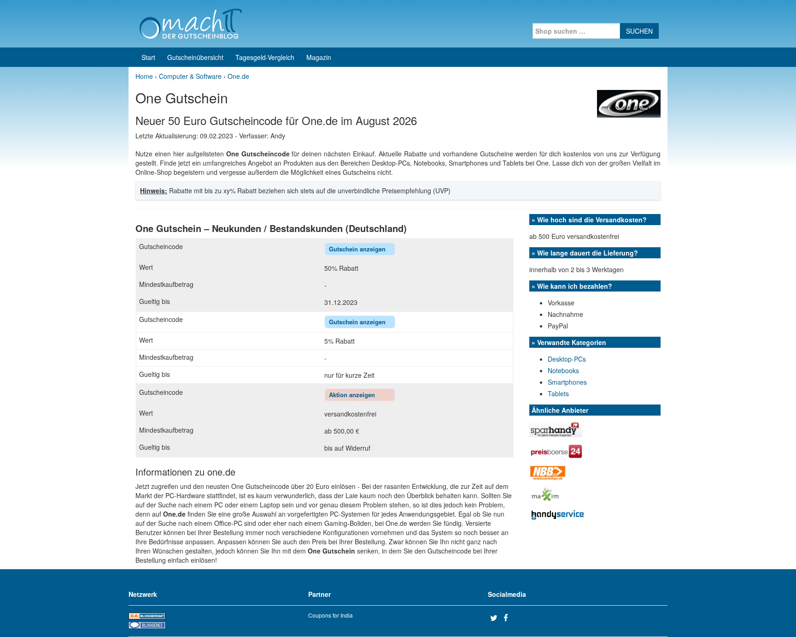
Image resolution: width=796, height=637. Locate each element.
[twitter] (495, 617)
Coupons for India (330, 615)
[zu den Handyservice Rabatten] (557, 513)
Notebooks (563, 370)
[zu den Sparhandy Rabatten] (555, 428)
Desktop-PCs (567, 358)
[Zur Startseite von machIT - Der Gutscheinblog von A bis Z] (190, 22)
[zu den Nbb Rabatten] (548, 471)
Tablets (558, 393)
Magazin (318, 57)
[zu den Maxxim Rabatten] (544, 493)
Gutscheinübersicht (195, 57)
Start (148, 57)
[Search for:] (576, 31)
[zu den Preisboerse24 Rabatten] (556, 450)
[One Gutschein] (629, 102)
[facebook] (509, 617)
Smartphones (567, 382)
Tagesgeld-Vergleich (264, 57)
